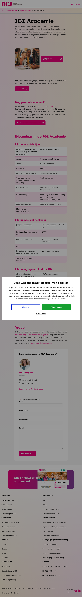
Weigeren (25, 307)
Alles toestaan (56, 307)
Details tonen (41, 314)
